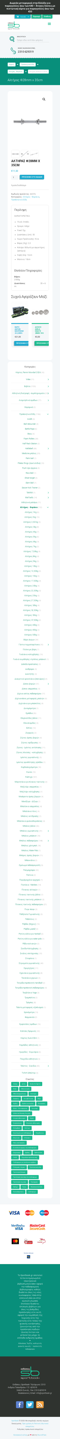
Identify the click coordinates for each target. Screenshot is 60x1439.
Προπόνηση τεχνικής (19, 1182)
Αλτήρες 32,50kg (30, 610)
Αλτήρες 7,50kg (31, 551)
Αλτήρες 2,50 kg (30, 522)
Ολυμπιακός (16, 1152)
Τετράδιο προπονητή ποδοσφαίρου (29, 988)
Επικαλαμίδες (30, 723)
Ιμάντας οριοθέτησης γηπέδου (29, 762)
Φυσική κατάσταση (36, 1187)
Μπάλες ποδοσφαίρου (28, 841)
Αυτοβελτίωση (28, 1098)
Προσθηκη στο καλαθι (32, 177)
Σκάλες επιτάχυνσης (29, 953)
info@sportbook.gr (44, 1393)
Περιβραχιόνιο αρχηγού (29, 880)
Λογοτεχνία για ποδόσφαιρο (22, 1133)
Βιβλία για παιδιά (27, 1103)
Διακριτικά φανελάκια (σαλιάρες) (30, 679)
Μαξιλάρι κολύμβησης (30, 792)
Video (28, 379)
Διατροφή (35, 1108)
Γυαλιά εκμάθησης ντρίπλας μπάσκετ (29, 659)
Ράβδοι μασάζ (30, 929)
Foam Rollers (29, 439)
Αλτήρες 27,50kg (30, 600)
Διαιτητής (29, 674)
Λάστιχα (28, 777)
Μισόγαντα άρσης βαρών (30, 796)
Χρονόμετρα (29, 1012)
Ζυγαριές (29, 733)
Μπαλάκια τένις (30, 811)
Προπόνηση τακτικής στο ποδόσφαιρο (25, 1177)
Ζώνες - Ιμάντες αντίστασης (29, 747)
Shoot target (30, 478)
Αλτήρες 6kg (30, 542)
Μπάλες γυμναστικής (29, 831)
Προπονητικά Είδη (27, 64)
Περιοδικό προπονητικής (29, 1157)
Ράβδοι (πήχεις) (29, 924)
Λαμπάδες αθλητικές (28, 1045)
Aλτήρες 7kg (30, 546)
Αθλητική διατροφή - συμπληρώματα (28, 393)
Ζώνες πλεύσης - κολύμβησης (29, 752)
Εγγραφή (36, 16)
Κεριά (32, 1118)
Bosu (30, 434)
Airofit (29, 419)
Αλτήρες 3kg (30, 527)
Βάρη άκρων (29, 640)
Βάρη (39, 1098)
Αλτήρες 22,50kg (30, 591)
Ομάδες (27, 1152)
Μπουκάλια (30, 860)
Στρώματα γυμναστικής (29, 963)
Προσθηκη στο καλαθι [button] (26, 343)
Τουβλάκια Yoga (30, 993)
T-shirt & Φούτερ (29, 1073)
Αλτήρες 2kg (30, 517)
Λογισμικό (28, 407)
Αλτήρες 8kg (30, 556)
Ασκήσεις (16, 1098)
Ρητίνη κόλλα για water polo (30, 939)
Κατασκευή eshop (20, 1435)
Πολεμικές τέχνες (19, 1167)
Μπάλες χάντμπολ (29, 846)
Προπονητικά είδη (35, 1167)
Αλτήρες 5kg (30, 537)
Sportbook (15, 1421)
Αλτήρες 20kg (30, 586)
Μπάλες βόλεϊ (29, 826)
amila (23, 1084)
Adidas (15, 1084)
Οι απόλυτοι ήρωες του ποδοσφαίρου (24, 1147)
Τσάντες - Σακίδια (28, 1066)
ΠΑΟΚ (15, 1157)
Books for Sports (35, 1084)
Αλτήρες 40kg (30, 625)
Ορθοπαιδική (38, 1152)
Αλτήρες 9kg (30, 561)
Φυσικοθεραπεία (18, 1192)
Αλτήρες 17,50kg (30, 581)
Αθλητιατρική (25, 1089)
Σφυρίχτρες (29, 968)
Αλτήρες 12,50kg (30, 571)
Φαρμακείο (29, 1017)
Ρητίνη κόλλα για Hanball (30, 934)
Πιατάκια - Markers (29, 885)
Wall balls (29, 497)
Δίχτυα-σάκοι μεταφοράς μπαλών (29, 698)
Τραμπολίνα (30, 997)
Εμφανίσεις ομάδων (28, 1024)
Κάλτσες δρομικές (28, 1031)
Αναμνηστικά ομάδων (28, 400)
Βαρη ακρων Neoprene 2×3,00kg (19, 330)
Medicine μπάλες (29, 453)
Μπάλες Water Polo (29, 850)
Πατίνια (29, 875)
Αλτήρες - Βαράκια (15, 71)
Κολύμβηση (16, 1128)
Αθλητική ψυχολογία (19, 1094)
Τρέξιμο (15, 1187)
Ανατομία (33, 1094)
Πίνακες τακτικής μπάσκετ (30, 899)
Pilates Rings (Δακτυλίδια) (29, 463)
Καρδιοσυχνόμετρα (29, 767)
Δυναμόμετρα (30, 708)
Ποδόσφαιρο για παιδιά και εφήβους (24, 1162)
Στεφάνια (29, 958)
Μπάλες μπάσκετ (29, 836)
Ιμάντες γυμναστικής (29, 757)
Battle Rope (29, 429)
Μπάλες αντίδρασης (30, 816)
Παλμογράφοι (29, 870)
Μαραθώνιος (40, 1133)
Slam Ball (30, 483)
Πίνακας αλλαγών (30, 890)
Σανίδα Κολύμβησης (30, 948)
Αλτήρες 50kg (30, 635)
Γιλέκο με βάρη (29, 649)
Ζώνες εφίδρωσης (29, 743)
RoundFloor (41, 1435)
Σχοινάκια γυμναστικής (30, 973)
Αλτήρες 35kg (30, 615)
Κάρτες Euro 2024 (29, 1038)
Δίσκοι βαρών (29, 684)
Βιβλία (27, 386)
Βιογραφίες (41, 1103)
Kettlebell (29, 448)
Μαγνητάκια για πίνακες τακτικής (30, 782)
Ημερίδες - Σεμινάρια (28, 1052)
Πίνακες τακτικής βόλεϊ (29, 895)
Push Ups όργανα (29, 468)
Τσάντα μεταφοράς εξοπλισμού (29, 1007)
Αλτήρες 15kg (30, 576)
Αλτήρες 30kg (30, 605)
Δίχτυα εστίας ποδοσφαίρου (29, 694)
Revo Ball (29, 473)
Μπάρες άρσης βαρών (29, 855)
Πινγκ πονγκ (29, 909)
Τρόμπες (29, 1002)
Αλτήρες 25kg (30, 595)
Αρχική (11, 64)
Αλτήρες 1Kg (30, 512)
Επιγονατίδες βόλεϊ (29, 718)
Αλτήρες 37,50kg (30, 620)
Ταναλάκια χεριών (29, 978)
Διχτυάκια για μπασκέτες (30, 703)
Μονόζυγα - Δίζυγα (30, 801)
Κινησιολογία (17, 1123)
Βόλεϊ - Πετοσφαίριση (20, 1108)
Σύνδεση (47, 16)
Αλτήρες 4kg (30, 532)
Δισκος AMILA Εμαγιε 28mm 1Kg (39, 330)
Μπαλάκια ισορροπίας (29, 806)
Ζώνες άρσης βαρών (29, 738)
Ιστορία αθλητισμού (19, 1118)
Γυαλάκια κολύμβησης (29, 654)
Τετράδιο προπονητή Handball (29, 983)
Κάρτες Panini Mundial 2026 (28, 372)
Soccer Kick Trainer (30, 488)
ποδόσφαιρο (32, 1192)
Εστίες (29, 728)
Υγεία (24, 1187)
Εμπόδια (29, 713)
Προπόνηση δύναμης (19, 1172)
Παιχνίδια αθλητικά (28, 1059)
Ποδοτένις (29, 919)
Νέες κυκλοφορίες (19, 1143)
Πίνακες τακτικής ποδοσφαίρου (29, 904)
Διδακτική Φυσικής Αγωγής (21, 1113)
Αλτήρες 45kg (30, 630)
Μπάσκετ (27, 1138)
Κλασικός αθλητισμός (33, 1123)
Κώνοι (29, 772)
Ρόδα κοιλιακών (30, 944)
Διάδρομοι (29, 669)
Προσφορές (34, 1182)
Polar (14, 1089)
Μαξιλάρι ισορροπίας (29, 787)
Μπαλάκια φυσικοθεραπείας (29, 821)
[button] (44, 99)
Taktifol (30, 493)
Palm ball (30, 458)
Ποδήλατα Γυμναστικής (29, 914)
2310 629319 (25, 51)
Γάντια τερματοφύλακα (29, 645)
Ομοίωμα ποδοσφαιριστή (29, 865)
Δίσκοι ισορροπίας (29, 689)
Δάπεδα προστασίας (29, 664)
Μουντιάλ (16, 1138)
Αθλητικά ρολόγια (29, 502)
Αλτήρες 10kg (30, 566)
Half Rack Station (29, 444)
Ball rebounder (30, 424)
